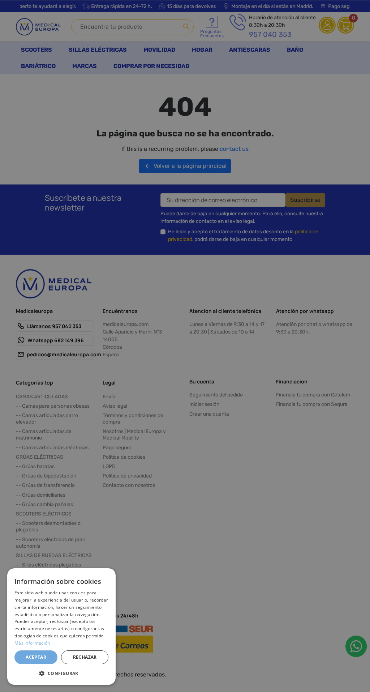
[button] (61, 673)
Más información (32, 643)
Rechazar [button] (85, 657)
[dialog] (61, 626)
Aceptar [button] (36, 657)
